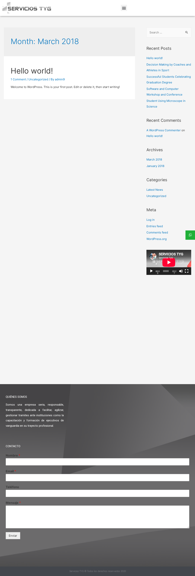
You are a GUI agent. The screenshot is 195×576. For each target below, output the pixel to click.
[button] (124, 8)
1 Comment (18, 79)
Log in (150, 220)
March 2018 (154, 159)
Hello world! (32, 70)
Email (11, 471)
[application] (168, 262)
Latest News (154, 189)
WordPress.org (156, 239)
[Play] (151, 271)
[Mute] (181, 271)
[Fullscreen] (187, 271)
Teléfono (12, 487)
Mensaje (13, 503)
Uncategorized (38, 79)
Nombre (13, 455)
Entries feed (154, 226)
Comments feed (157, 232)
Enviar (13, 535)
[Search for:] (168, 32)
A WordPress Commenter (163, 130)
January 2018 (155, 166)
